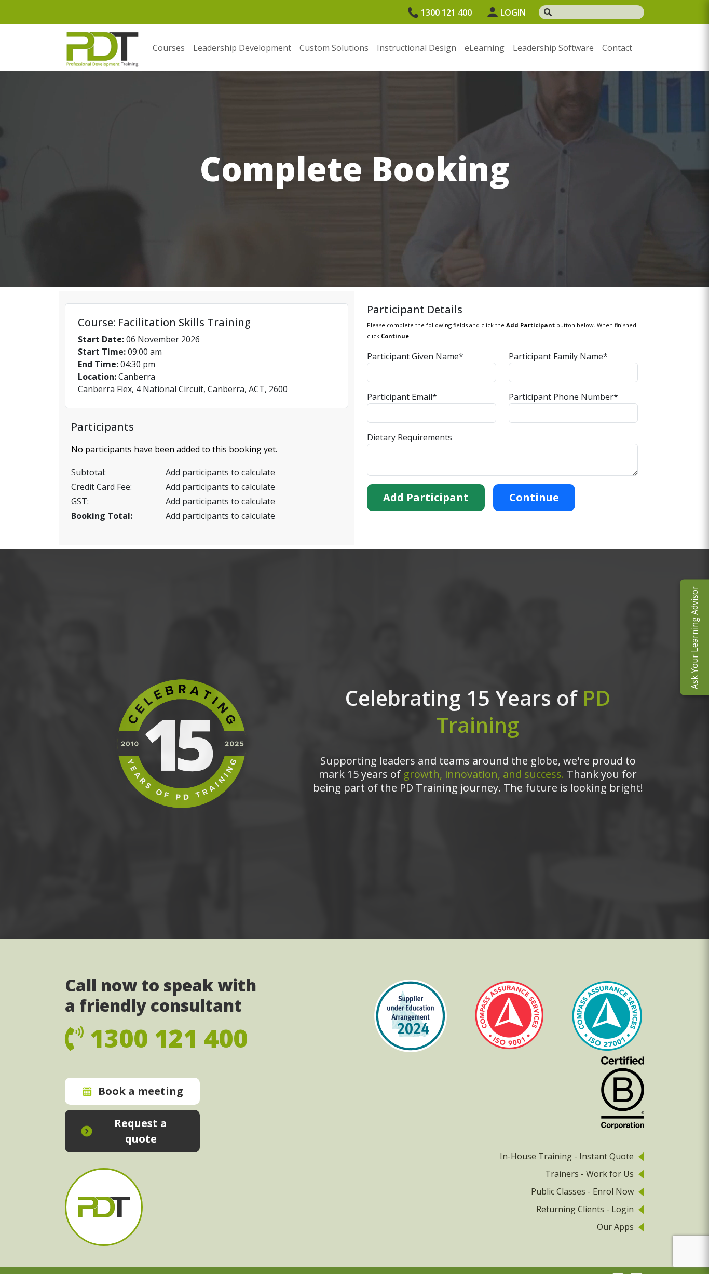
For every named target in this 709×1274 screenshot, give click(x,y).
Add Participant (426, 497)
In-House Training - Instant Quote (567, 1156)
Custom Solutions (334, 47)
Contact (617, 47)
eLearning (485, 47)
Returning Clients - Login (585, 1209)
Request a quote (140, 1131)
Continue (534, 497)
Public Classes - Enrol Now (582, 1191)
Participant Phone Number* (563, 397)
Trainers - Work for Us (589, 1173)
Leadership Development (242, 47)
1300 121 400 (446, 12)
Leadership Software (553, 47)
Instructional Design (416, 47)
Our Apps (615, 1226)
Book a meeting (140, 1091)
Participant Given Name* (415, 356)
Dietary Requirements (409, 437)
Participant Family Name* (558, 356)
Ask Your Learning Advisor (694, 637)
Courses (169, 47)
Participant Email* (402, 397)
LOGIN (513, 12)
